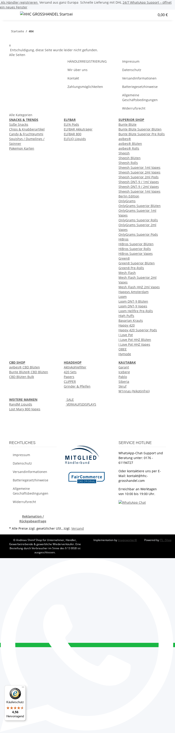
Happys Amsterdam (133, 292)
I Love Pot (125, 335)
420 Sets (70, 372)
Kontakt (73, 78)
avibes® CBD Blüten (24, 367)
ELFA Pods (71, 124)
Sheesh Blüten (129, 158)
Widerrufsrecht (133, 108)
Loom (122, 296)
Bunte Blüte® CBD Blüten (28, 372)
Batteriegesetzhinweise (140, 86)
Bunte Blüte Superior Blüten (140, 129)
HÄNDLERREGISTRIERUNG (87, 61)
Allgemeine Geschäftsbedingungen (140, 97)
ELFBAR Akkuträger (78, 129)
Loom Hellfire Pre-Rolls (135, 311)
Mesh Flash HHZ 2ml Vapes (139, 287)
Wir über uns (77, 70)
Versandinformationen (139, 78)
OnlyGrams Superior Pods (138, 234)
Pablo (122, 377)
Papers (69, 377)
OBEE (122, 349)
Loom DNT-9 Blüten (133, 301)
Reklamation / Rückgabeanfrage (32, 518)
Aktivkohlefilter (75, 367)
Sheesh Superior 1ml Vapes (139, 167)
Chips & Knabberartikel (27, 129)
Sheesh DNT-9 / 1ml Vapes (138, 182)
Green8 (124, 258)
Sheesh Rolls (128, 163)
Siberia (123, 381)
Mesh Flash (127, 273)
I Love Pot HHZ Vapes (134, 344)
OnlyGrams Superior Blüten (139, 206)
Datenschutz (131, 70)
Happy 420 (126, 325)
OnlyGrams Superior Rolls (138, 220)
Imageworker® (127, 540)
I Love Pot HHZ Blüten (134, 339)
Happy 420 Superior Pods (137, 330)
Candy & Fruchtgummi (26, 134)
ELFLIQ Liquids (75, 139)
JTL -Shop (165, 540)
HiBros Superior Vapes (135, 253)
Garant (123, 367)
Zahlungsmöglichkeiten (85, 86)
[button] (137, 14)
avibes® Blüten (130, 143)
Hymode (124, 354)
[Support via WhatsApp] (132, 502)
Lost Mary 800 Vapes (24, 409)
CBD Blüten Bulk (21, 377)
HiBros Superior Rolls (134, 249)
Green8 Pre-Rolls (131, 268)
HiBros (123, 239)
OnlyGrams (127, 201)
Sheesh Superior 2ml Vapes (139, 172)
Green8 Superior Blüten (136, 263)
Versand (77, 528)
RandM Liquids (20, 404)
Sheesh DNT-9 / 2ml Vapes (138, 186)
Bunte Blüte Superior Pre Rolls (141, 134)
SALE (70, 399)
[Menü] (23, 688)
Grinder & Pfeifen (77, 386)
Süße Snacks (18, 124)
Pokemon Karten (21, 148)
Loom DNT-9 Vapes (132, 306)
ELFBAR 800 (72, 134)
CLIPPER (70, 381)
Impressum (130, 61)
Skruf (122, 386)
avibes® (124, 139)
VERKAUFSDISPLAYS (81, 404)
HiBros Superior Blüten (136, 244)
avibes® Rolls (128, 148)
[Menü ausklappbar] (9, 15)
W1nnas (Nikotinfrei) (134, 391)
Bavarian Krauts (130, 320)
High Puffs (126, 316)
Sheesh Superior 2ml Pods (138, 177)
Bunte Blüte (127, 124)
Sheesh (124, 153)
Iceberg (124, 372)
